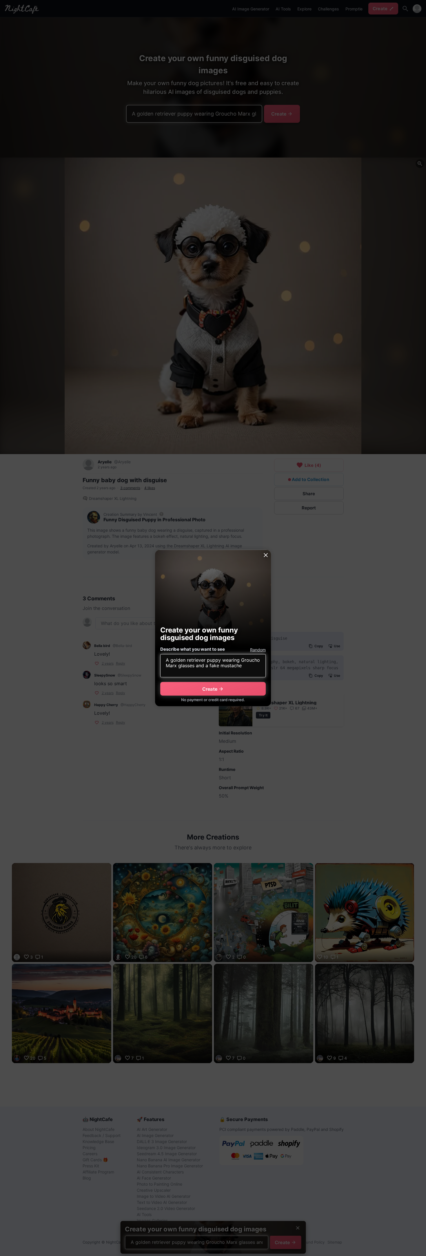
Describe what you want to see (192, 649)
